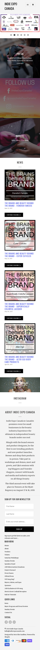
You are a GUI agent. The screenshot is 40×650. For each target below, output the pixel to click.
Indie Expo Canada (11, 6)
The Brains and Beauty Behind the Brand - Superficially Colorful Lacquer (19, 306)
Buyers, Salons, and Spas (13, 582)
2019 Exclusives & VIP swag (14, 588)
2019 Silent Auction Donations (15, 567)
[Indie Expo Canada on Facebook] (6, 622)
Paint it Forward (10, 570)
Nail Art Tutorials (10, 595)
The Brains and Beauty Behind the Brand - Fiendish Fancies (19, 204)
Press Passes (9, 573)
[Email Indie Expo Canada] (14, 622)
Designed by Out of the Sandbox (15, 634)
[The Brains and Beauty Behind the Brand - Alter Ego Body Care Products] (20, 338)
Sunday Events (10, 561)
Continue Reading (13, 215)
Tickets (7, 555)
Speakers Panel (10, 564)
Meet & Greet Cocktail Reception (15, 591)
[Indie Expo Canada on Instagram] (10, 622)
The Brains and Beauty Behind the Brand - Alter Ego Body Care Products (19, 359)
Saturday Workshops (12, 558)
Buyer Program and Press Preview (16, 606)
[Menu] (27, 5)
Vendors (7, 552)
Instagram (20, 398)
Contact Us (8, 612)
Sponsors (8, 585)
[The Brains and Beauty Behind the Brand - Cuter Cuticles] (20, 235)
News (20, 162)
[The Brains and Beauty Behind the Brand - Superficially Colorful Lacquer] (20, 285)
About (7, 549)
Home (7, 545)
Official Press (9, 576)
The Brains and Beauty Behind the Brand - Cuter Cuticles (19, 255)
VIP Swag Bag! (9, 579)
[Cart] (32, 5)
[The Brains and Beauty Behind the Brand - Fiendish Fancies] (20, 185)
